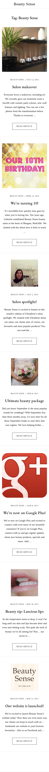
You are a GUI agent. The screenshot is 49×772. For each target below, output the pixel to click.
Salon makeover (24, 86)
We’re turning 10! (24, 203)
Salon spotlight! (24, 301)
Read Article (25, 126)
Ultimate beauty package (24, 400)
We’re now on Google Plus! (24, 512)
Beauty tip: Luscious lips (24, 611)
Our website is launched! (24, 705)
